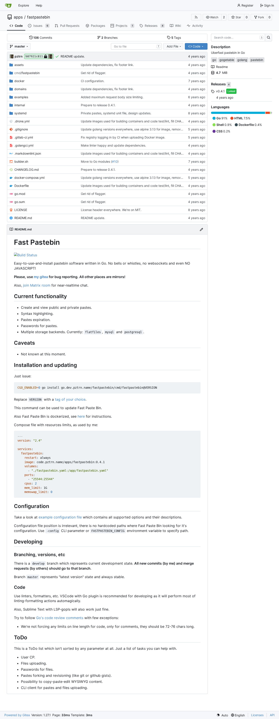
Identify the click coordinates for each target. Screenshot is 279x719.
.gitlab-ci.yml (23, 137)
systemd (20, 113)
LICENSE (20, 210)
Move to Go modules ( (96, 161)
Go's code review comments (59, 618)
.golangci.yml (23, 145)
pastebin (257, 60)
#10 (114, 161)
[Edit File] (201, 229)
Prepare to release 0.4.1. (98, 105)
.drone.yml (21, 121)
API (272, 715)
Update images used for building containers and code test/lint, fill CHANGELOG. (138, 121)
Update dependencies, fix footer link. (107, 65)
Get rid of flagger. (93, 73)
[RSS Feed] (196, 17)
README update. (73, 56)
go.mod (19, 194)
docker (19, 81)
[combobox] (136, 46)
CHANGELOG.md (26, 169)
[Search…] (268, 38)
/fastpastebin (27, 73)
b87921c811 (34, 56)
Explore (23, 5)
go (214, 60)
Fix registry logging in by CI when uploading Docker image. (123, 137)
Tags (176, 37)
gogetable (226, 60)
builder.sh (21, 161)
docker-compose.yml (29, 177)
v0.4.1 (220, 91)
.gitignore (21, 129)
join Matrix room (36, 285)
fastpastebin (38, 17)
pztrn (19, 56)
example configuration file (60, 517)
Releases (219, 84)
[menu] (222, 715)
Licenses (257, 715)
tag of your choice (70, 399)
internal (19, 105)
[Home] (8, 5)
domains (20, 89)
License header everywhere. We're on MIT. (111, 210)
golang (242, 60)
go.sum (19, 202)
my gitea (41, 277)
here (81, 416)
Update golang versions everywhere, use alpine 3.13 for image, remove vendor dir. (140, 129)
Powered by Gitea (17, 715)
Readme (222, 67)
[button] (212, 17)
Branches (109, 37)
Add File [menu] (172, 46)
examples (21, 97)
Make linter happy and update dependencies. (113, 145)
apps (18, 17)
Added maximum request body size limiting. (112, 97)
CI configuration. (92, 81)
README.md (23, 218)
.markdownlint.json (27, 153)
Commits (42, 37)
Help (39, 5)
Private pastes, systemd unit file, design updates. (116, 113)
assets (19, 65)
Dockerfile (21, 185)
